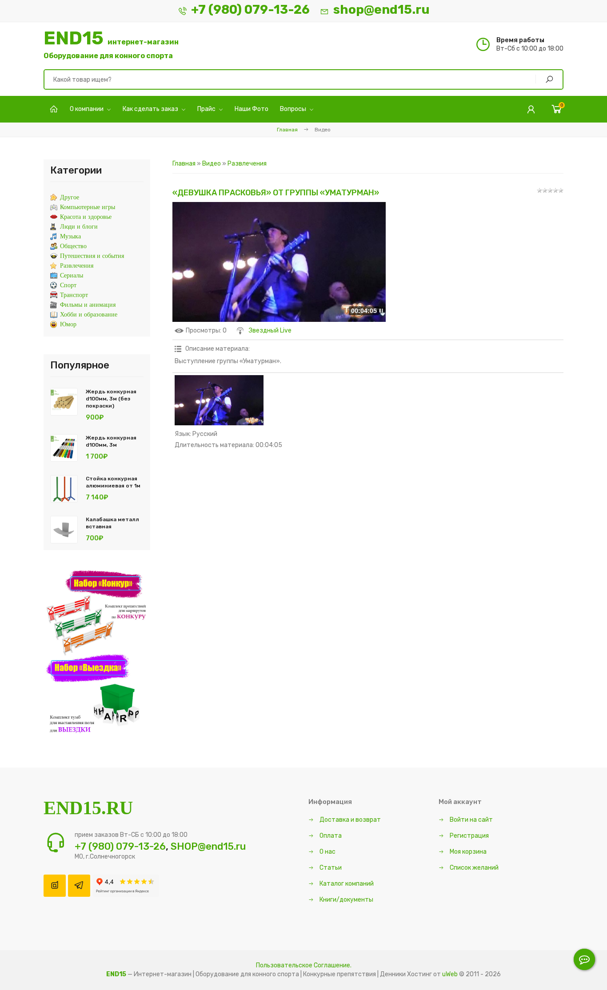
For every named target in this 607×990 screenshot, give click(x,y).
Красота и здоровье (86, 217)
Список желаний (473, 867)
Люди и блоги (79, 226)
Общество (73, 246)
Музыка (70, 236)
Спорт (68, 285)
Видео (211, 163)
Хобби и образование (88, 314)
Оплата (330, 836)
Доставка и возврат (349, 820)
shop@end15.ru (381, 9)
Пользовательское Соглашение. (303, 965)
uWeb (450, 974)
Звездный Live (270, 330)
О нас (326, 851)
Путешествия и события (92, 256)
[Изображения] (219, 400)
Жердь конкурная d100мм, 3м (111, 441)
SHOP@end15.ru (208, 846)
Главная (287, 130)
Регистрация (468, 836)
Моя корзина (467, 851)
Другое (69, 197)
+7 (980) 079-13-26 (250, 9)
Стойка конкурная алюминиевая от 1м (113, 482)
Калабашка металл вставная (112, 523)
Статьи (330, 867)
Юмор (68, 324)
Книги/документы (345, 899)
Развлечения (247, 163)
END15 (111, 44)
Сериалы (71, 275)
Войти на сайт (470, 820)
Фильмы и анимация (88, 304)
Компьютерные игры (87, 207)
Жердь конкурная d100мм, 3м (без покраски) (111, 398)
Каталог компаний (346, 883)
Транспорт (74, 295)
